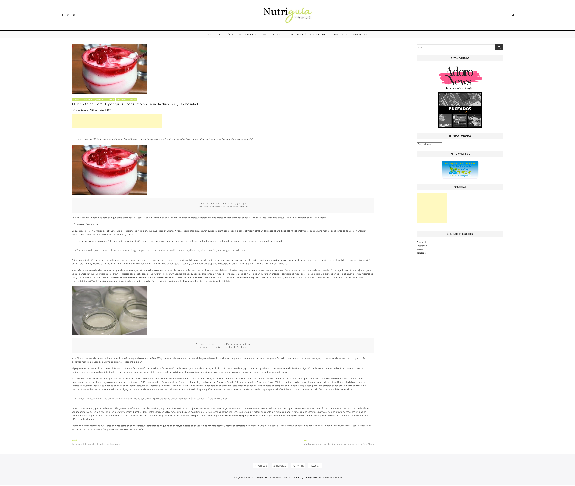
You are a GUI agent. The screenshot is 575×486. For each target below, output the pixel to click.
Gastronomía (246, 34)
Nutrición (225, 34)
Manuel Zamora (81, 110)
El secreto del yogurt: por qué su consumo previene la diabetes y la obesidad (135, 104)
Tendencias (296, 34)
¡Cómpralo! (358, 34)
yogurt (133, 100)
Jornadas (99, 100)
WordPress (287, 477)
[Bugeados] (460, 93)
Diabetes (76, 100)
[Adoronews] (460, 66)
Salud (264, 34)
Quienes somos (316, 34)
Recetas (277, 34)
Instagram (422, 245)
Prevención (122, 100)
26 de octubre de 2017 (101, 110)
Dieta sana (88, 100)
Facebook (421, 242)
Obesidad (110, 100)
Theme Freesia (274, 477)
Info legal (339, 34)
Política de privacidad (332, 477)
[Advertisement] (117, 121)
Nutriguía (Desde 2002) (243, 477)
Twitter (420, 249)
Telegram (421, 252)
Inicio (210, 34)
